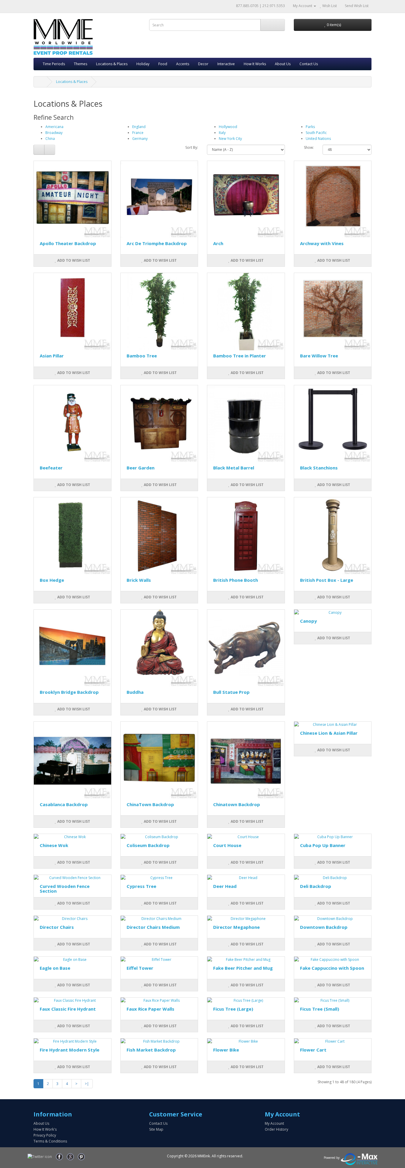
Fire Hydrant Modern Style (69, 1050)
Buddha (135, 692)
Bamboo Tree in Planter (239, 356)
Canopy (308, 621)
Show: (309, 147)
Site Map (156, 1129)
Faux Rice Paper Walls (150, 1009)
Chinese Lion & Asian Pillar (329, 733)
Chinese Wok (54, 845)
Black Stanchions (319, 468)
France (137, 132)
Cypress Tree (141, 886)
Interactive (226, 63)
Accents (182, 63)
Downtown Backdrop (323, 927)
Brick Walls (139, 580)
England (139, 126)
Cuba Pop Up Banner (322, 845)
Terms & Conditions (50, 1141)
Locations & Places (111, 63)
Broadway (54, 132)
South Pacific (316, 132)
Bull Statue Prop (231, 692)
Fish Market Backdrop (151, 1050)
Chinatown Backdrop (236, 804)
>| (87, 1083)
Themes (80, 63)
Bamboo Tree (142, 356)
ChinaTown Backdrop (150, 804)
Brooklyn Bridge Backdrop (69, 692)
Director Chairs (57, 927)
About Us (283, 63)
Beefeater (51, 468)
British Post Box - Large (326, 580)
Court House (227, 845)
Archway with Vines (322, 243)
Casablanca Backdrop (64, 804)
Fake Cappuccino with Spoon (332, 968)
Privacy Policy (45, 1135)
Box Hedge (52, 580)
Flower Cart (313, 1050)
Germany (140, 138)
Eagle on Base (55, 968)
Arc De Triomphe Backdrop (157, 243)
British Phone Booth (235, 580)
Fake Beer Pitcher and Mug (243, 968)
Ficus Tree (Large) (233, 1009)
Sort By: (191, 147)
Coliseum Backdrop (148, 845)
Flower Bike (226, 1050)
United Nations (318, 138)
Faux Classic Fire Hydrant (68, 1009)
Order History (276, 1129)
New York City (230, 138)
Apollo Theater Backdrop (68, 243)
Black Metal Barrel (233, 468)
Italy (222, 132)
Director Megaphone (236, 927)
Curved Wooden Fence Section (65, 888)
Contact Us (308, 63)
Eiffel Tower (140, 968)
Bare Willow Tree (319, 356)
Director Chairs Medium (153, 927)
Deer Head (225, 886)
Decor (203, 63)
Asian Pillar (52, 356)
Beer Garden (140, 468)
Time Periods (54, 63)
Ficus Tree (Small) (319, 1009)
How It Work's (45, 1129)
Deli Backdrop (315, 886)
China (50, 138)
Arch (218, 243)
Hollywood (228, 126)
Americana (54, 126)
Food (162, 63)
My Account (274, 1123)
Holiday (142, 63)
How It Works (255, 63)
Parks (310, 126)
